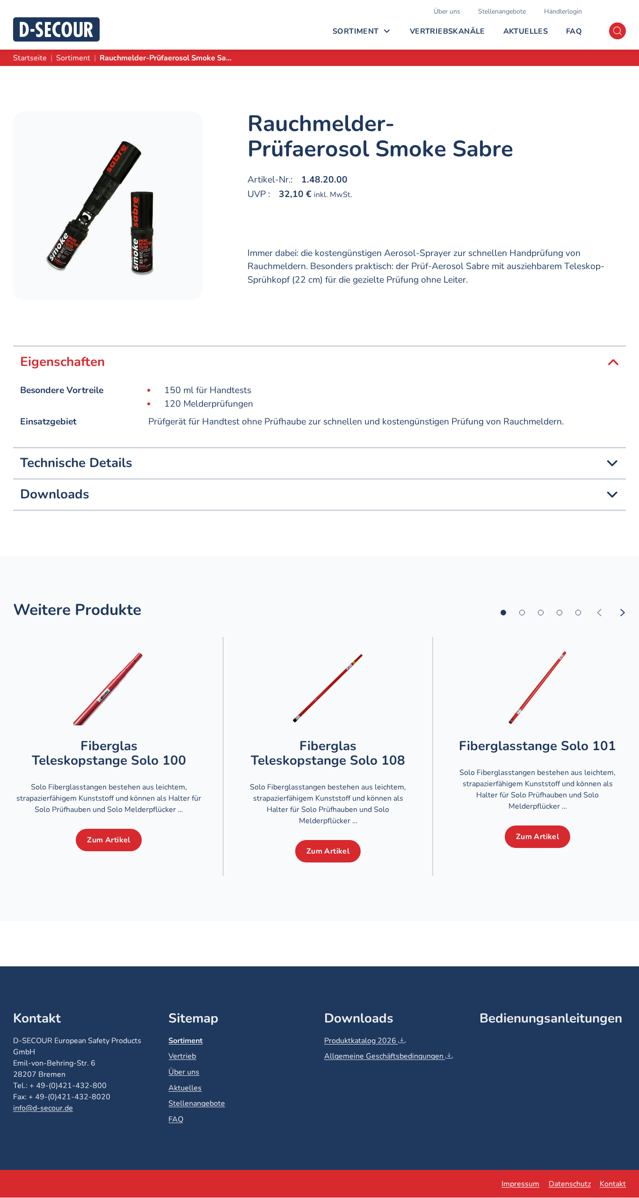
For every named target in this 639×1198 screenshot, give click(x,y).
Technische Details (76, 463)
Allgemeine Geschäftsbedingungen (384, 1056)
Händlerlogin (563, 11)
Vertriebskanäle (447, 31)
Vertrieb (182, 1056)
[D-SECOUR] (56, 29)
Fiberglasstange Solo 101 (537, 746)
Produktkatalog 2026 (361, 1041)
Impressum (520, 1184)
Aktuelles (525, 31)
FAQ (574, 31)
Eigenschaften (62, 362)
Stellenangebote (502, 11)
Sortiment (356, 31)
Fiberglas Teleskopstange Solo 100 (109, 753)
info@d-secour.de (43, 1108)
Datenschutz (570, 1184)
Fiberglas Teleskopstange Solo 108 (328, 753)
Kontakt (613, 1184)
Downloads (54, 494)
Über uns (447, 11)
